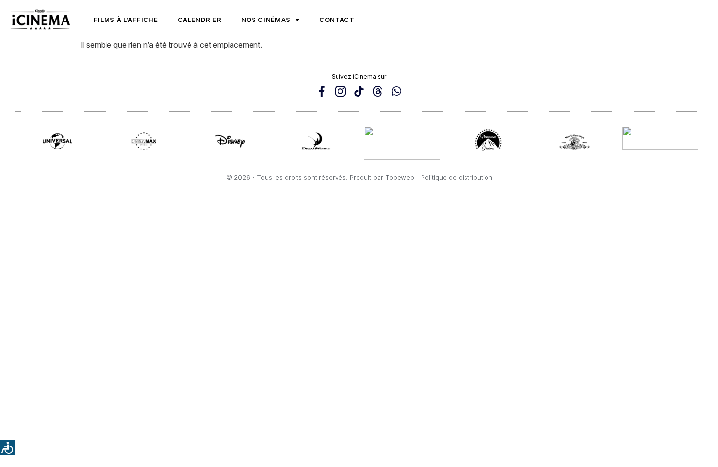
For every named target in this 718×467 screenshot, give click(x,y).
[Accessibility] (7, 447)
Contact (337, 19)
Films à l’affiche (126, 19)
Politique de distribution (456, 177)
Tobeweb (399, 177)
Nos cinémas (266, 19)
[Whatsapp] (396, 91)
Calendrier (200, 19)
